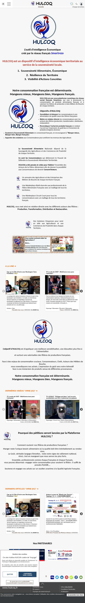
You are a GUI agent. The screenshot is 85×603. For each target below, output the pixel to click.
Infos (66, 587)
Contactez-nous (38, 587)
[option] (23, 290)
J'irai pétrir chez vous (18, 310)
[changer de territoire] (71, 3)
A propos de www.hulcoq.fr (41, 591)
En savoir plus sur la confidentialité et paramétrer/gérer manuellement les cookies (20, 582)
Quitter (10, 574)
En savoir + (36, 589)
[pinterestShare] (66, 577)
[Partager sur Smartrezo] (52, 577)
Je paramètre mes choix (75, 595)
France (62, 310)
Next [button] (81, 291)
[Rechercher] (76, 3)
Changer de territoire (78, 7)
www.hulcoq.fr (10, 587)
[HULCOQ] (40, 3)
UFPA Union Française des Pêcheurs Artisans (58, 532)
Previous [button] (3, 291)
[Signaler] (47, 577)
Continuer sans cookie (27, 574)
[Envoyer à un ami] (81, 577)
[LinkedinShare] (62, 577)
